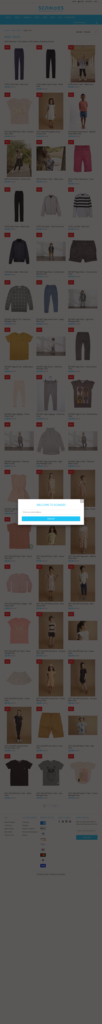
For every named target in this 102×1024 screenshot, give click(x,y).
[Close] (82, 501)
